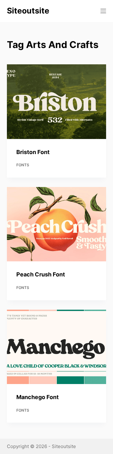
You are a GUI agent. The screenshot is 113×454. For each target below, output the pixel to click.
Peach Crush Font (40, 274)
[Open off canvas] (103, 11)
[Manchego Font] (56, 347)
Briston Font (33, 152)
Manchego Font (37, 397)
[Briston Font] (56, 101)
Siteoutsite (28, 10)
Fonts (22, 165)
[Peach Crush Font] (56, 224)
